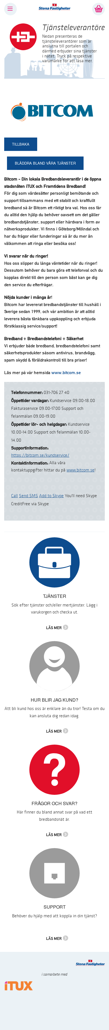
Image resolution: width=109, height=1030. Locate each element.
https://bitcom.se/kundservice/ (40, 455)
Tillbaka (20, 144)
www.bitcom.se (66, 372)
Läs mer (54, 628)
